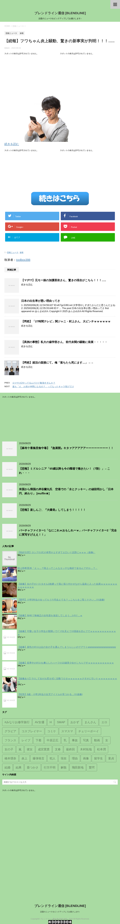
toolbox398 (23, 259)
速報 (21, 252)
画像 (86, 758)
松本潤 (101, 749)
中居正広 (52, 740)
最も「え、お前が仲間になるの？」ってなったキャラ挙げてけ (43, 386)
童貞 (111, 758)
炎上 (24, 758)
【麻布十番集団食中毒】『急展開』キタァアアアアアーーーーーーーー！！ (66, 448)
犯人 (52, 758)
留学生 (98, 758)
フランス (10, 740)
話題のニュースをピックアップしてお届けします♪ (60, 912)
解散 (64, 767)
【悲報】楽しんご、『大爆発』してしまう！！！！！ (52, 509)
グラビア (10, 731)
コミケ (51, 731)
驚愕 (92, 767)
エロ (104, 722)
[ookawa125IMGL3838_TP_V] (39, 139)
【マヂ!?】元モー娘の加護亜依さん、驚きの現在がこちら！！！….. (63, 280)
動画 (97, 740)
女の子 (9, 749)
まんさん (90, 722)
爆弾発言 (38, 758)
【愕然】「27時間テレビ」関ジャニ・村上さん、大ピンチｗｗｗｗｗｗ (66, 321)
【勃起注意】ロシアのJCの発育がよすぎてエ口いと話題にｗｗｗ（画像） (56, 552)
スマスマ (67, 731)
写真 (86, 740)
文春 (58, 749)
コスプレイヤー (32, 731)
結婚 (7, 767)
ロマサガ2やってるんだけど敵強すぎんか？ (33, 383)
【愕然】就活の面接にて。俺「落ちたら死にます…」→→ (57, 362)
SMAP (61, 722)
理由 (75, 758)
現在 (64, 758)
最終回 (70, 749)
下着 (38, 740)
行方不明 (49, 767)
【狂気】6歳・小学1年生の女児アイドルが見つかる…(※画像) (50, 694)
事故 (75, 740)
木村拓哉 (86, 749)
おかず (74, 722)
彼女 (30, 749)
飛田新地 (78, 767)
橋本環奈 (10, 758)
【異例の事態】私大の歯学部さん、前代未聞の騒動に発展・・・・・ (64, 341)
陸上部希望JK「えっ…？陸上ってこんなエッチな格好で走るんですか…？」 (58, 568)
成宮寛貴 (44, 749)
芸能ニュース (12, 252)
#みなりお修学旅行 (17, 722)
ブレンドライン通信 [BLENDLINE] (60, 13)
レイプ (26, 740)
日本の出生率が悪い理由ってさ (40, 300)
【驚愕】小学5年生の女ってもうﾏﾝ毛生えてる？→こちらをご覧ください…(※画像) (61, 599)
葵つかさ (32, 767)
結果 (19, 767)
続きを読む (11, 144)
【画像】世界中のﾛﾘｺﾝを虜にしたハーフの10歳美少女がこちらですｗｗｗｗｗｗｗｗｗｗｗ (66, 663)
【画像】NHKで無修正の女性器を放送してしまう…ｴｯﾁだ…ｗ (50, 615)
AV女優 (39, 722)
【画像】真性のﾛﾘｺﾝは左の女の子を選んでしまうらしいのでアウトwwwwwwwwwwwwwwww (67, 647)
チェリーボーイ (88, 731)
